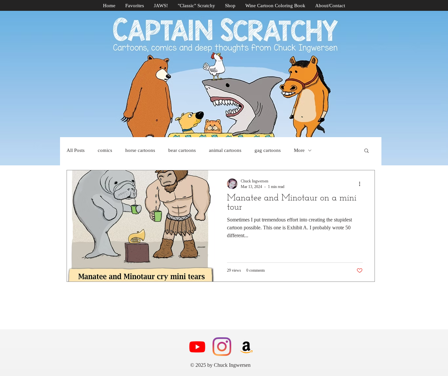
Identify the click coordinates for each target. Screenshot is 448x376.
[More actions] (362, 184)
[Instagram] (222, 346)
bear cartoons (182, 150)
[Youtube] (197, 346)
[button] (366, 151)
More (299, 150)
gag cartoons (268, 150)
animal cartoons (225, 150)
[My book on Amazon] (246, 346)
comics (105, 150)
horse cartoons (140, 150)
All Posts (76, 150)
